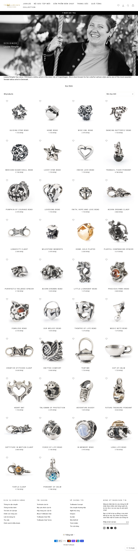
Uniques (72, 514)
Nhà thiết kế (74, 520)
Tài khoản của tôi (42, 504)
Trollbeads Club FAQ (43, 517)
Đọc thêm (69, 86)
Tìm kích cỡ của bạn (10, 511)
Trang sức (83, 4)
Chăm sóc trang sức (10, 514)
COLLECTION (29, 7)
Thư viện (6, 520)
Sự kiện (72, 517)
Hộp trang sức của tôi (44, 511)
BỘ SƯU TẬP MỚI (42, 4)
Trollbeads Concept (76, 504)
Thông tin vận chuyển (11, 504)
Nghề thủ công (75, 511)
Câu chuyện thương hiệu (78, 507)
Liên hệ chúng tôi (9, 517)
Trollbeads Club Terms (44, 520)
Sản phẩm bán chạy (63, 4)
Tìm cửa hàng (74, 526)
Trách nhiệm (74, 523)
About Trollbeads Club (44, 514)
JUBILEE (27, 4)
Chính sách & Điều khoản (12, 523)
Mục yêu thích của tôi (44, 507)
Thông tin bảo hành (10, 507)
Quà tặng (96, 4)
